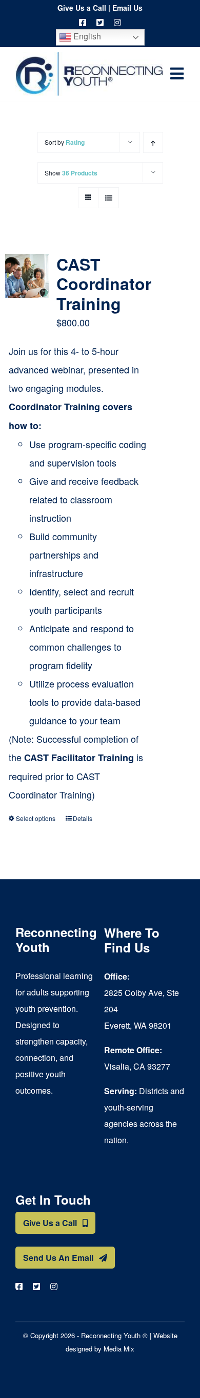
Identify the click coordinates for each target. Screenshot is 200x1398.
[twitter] (100, 22)
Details (82, 818)
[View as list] (108, 198)
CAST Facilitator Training (79, 757)
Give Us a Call (81, 8)
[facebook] (82, 22)
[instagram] (117, 22)
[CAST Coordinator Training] (27, 276)
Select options (35, 818)
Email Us (127, 8)
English (86, 36)
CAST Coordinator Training (103, 283)
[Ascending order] (153, 142)
